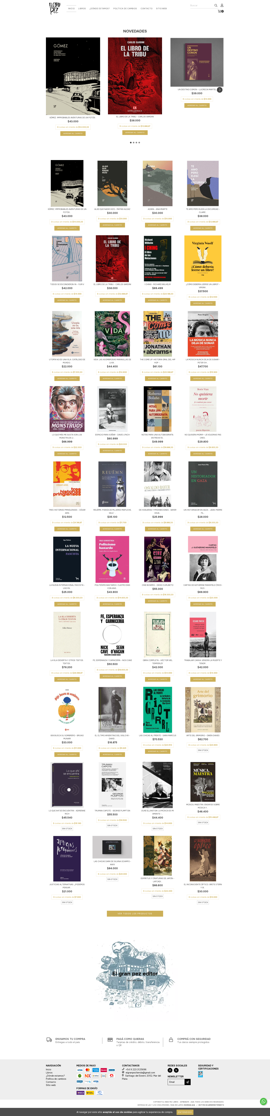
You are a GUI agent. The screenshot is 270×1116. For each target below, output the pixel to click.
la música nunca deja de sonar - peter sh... (203, 361)
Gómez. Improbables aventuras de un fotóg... (73, 117)
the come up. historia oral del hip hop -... (157, 361)
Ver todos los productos (135, 913)
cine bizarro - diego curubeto (157, 585)
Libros (82, 8)
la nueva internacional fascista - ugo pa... (67, 587)
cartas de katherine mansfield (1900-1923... (202, 587)
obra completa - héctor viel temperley (157, 662)
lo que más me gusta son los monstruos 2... (67, 436)
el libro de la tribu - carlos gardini (135, 116)
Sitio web (161, 8)
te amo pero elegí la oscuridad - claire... (203, 211)
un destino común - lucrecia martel (197, 89)
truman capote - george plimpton (112, 810)
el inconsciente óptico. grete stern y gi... (203, 886)
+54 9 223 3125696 (136, 1069)
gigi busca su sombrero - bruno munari (67, 737)
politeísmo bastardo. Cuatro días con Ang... (112, 587)
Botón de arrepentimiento (211, 1105)
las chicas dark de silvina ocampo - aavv (112, 863)
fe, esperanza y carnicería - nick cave (112, 660)
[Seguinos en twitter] (176, 1070)
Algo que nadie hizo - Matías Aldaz (112, 209)
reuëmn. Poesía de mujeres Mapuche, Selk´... (112, 511)
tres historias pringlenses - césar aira (67, 511)
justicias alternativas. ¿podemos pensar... (67, 886)
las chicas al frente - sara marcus (157, 735)
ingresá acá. (189, 1105)
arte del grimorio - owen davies (203, 735)
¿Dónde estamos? (100, 8)
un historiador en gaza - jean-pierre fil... (203, 511)
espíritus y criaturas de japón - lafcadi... (157, 880)
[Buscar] (215, 5)
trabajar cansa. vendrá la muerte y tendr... (203, 662)
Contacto (146, 8)
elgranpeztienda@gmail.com (140, 1072)
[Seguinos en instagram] (170, 1070)
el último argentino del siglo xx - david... (112, 737)
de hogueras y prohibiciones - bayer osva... (157, 511)
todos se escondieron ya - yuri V (67, 284)
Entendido (185, 1112)
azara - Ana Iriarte (157, 209)
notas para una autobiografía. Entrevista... (158, 436)
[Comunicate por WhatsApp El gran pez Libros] (263, 1101)
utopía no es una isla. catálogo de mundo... (67, 361)
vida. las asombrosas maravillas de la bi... (112, 361)
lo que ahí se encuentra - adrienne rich (67, 812)
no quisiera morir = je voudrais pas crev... (203, 436)
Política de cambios (125, 8)
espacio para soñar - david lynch (112, 435)
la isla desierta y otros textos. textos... (67, 662)
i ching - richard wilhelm (158, 284)
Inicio (71, 8)
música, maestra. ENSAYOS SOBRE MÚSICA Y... (203, 806)
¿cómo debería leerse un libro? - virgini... (203, 286)
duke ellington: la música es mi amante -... (157, 812)
